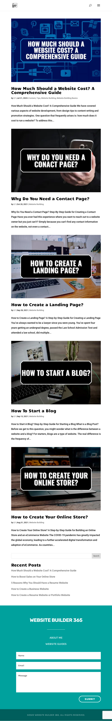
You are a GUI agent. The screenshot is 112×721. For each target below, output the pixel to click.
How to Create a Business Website (30, 588)
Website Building (48, 98)
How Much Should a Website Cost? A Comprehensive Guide (52, 90)
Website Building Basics (67, 98)
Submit (90, 699)
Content (32, 98)
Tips (38, 98)
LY (15, 98)
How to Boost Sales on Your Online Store (33, 576)
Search (96, 556)
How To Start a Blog (33, 410)
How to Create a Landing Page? (47, 304)
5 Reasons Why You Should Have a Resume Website (39, 582)
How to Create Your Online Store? (49, 516)
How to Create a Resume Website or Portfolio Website (40, 595)
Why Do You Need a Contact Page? (50, 198)
